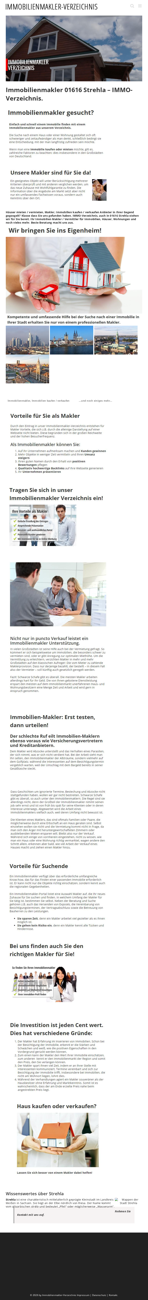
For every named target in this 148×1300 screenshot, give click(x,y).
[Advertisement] (74, 1263)
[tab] (38, 401)
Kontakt (113, 1295)
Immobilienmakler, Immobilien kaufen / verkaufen (39, 400)
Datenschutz (99, 1295)
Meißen (11, 1203)
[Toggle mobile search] (132, 6)
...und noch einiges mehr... (95, 400)
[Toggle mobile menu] (140, 6)
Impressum (83, 1295)
